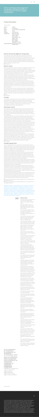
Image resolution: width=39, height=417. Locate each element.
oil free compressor (11, 369)
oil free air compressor (28, 192)
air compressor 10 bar (7, 186)
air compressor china (27, 186)
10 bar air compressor (9, 185)
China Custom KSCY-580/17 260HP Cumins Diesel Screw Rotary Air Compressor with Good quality (27, 252)
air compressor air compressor (17, 186)
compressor (6, 190)
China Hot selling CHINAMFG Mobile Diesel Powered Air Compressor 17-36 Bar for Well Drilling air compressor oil (27, 242)
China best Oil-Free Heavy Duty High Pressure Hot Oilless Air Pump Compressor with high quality (27, 233)
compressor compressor (30, 190)
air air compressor (24, 185)
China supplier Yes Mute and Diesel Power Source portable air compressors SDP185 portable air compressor (27, 344)
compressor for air (13, 191)
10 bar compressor (17, 185)
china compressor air (28, 189)
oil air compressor (14, 192)
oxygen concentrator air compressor (9, 373)
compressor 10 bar (12, 190)
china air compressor (13, 189)
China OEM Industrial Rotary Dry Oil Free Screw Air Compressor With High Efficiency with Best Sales (27, 295)
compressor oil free (28, 191)
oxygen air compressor (8, 370)
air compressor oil (6, 356)
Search (17, 198)
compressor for (6, 191)
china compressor (21, 189)
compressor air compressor (20, 190)
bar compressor (6, 189)
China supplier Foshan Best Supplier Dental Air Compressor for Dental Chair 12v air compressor (27, 310)
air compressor (31, 185)
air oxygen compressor (13, 356)
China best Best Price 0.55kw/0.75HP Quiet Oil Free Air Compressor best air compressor (27, 326)
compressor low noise (20, 191)
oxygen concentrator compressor (14, 195)
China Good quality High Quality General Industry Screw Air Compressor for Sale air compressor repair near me (27, 288)
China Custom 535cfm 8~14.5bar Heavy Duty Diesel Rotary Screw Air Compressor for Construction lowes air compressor (27, 279)
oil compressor (20, 192)
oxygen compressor (8, 372)
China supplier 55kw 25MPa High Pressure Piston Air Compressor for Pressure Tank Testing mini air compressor (27, 340)
